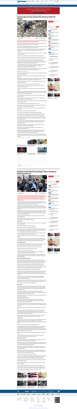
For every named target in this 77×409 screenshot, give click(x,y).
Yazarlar (49, 3)
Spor (34, 3)
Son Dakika (18, 3)
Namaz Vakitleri (23, 394)
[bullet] (28, 165)
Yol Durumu (52, 394)
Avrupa (33, 5)
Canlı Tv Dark (25, 397)
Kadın (37, 3)
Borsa (18, 394)
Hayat (43, 5)
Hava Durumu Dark (19, 397)
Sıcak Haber (44, 402)
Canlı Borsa (31, 397)
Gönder (57, 181)
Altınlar (38, 397)
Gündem (27, 3)
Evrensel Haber (19, 15)
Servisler (23, 3)
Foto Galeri (41, 3)
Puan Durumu (38, 394)
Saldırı (28, 137)
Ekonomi (31, 3)
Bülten (36, 5)
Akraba (23, 137)
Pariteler (47, 394)
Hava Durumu (33, 394)
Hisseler (43, 394)
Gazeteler (53, 3)
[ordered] (27, 165)
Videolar (45, 3)
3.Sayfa (31, 5)
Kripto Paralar (57, 394)
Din (38, 5)
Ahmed (18, 137)
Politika (46, 5)
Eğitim (41, 5)
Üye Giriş (48, 397)
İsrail (26, 137)
